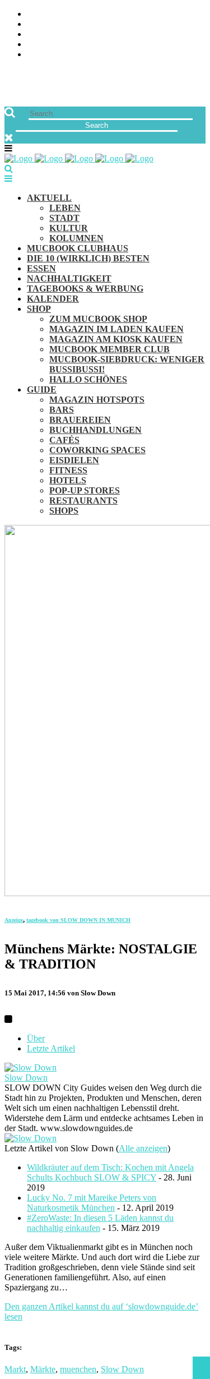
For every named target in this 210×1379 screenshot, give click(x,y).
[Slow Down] (30, 1067)
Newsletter (54, 44)
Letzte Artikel (51, 1048)
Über (36, 1038)
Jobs (36, 24)
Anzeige (13, 920)
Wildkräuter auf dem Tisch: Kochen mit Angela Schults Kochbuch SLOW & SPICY (110, 1172)
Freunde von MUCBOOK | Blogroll (103, 34)
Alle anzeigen (143, 1148)
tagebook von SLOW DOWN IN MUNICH (78, 920)
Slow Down (26, 1077)
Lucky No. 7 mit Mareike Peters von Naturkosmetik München (91, 1202)
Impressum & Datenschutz (85, 54)
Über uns (46, 14)
